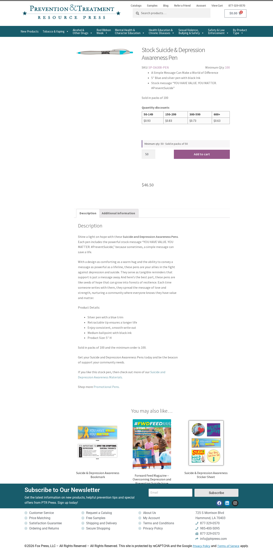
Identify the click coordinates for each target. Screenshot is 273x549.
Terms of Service (228, 546)
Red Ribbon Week (104, 31)
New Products (30, 31)
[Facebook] (219, 503)
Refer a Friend (182, 5)
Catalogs (136, 5)
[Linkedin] (227, 503)
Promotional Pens (106, 387)
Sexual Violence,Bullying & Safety (189, 31)
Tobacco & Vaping (54, 31)
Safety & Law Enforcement (216, 31)
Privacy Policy (201, 546)
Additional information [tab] (118, 213)
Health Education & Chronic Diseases (161, 31)
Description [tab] (88, 213)
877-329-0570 (236, 5)
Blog (165, 5)
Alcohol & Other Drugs (80, 31)
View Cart (217, 5)
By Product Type (240, 31)
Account (201, 5)
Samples (152, 5)
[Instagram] (235, 503)
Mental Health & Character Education (127, 31)
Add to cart (202, 154)
